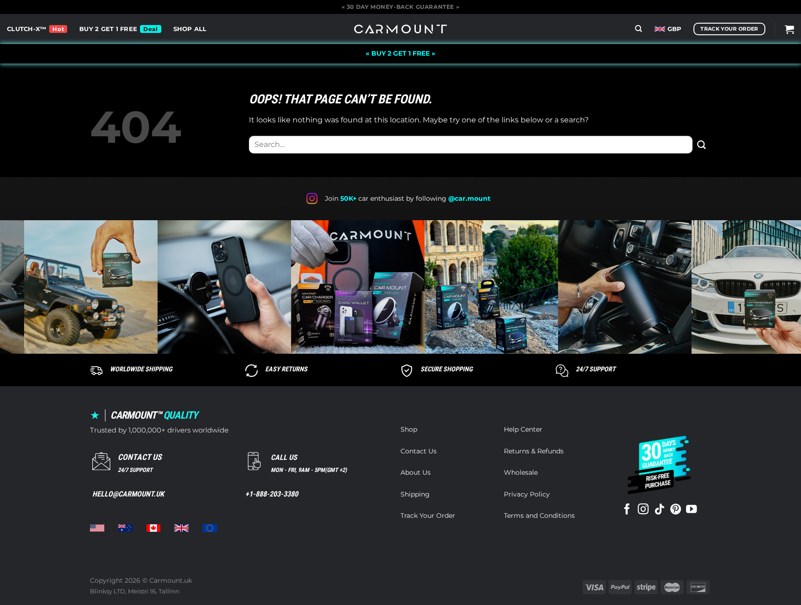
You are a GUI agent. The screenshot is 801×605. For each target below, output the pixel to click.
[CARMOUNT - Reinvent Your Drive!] (400, 29)
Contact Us (418, 451)
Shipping (415, 494)
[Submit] (702, 144)
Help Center (523, 429)
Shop (408, 429)
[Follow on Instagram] (643, 510)
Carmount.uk (170, 580)
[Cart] (789, 29)
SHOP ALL (190, 28)
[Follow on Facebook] (627, 510)
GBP (675, 28)
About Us (415, 472)
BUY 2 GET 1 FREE (108, 28)
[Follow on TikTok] (659, 510)
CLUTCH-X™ (26, 28)
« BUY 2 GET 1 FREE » (400, 53)
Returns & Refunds (534, 451)
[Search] (638, 29)
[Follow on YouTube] (691, 510)
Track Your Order (427, 515)
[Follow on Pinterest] (675, 510)
